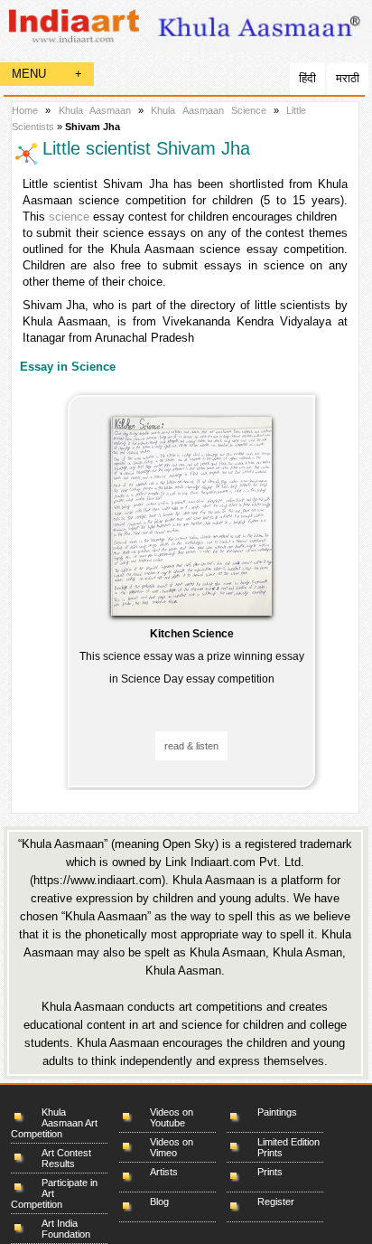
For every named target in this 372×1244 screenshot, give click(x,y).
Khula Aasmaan (95, 110)
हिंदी (307, 78)
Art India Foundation (66, 1228)
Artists (164, 1171)
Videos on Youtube (171, 1117)
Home (25, 110)
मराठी (347, 78)
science (69, 216)
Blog (159, 1201)
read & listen (191, 745)
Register (275, 1201)
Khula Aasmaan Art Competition (54, 1123)
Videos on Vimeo (171, 1147)
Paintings (277, 1112)
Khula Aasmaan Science (212, 110)
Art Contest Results (66, 1158)
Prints (270, 1171)
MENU (47, 73)
